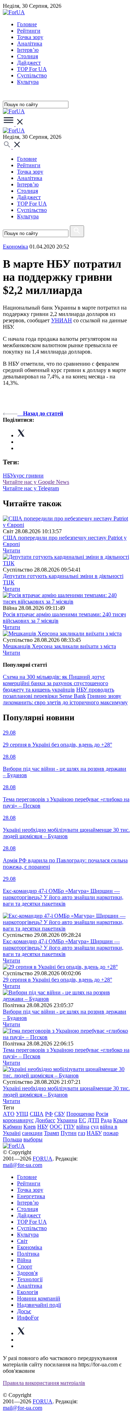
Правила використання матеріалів (44, 1383)
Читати (11, 550)
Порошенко (80, 1114)
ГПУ (69, 1127)
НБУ (8, 476)
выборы (33, 1139)
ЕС (82, 1120)
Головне (27, 24)
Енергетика (31, 1196)
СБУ (59, 1114)
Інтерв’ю (28, 50)
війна (82, 1127)
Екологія (27, 1292)
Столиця (27, 56)
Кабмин (12, 1127)
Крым (120, 1120)
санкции (32, 1133)
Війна (24, 1260)
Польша (12, 1139)
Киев (29, 1127)
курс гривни (28, 476)
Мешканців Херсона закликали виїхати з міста (59, 646)
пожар (110, 1133)
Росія (102, 1114)
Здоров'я (27, 1273)
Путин (69, 1133)
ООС (56, 1127)
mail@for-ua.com (22, 1165)
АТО (9, 1114)
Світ (22, 1241)
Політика (28, 1254)
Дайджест (29, 63)
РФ (49, 1114)
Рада (106, 1120)
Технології (30, 1279)
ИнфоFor (28, 1318)
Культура (28, 82)
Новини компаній (38, 1298)
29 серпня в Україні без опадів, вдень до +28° (57, 980)
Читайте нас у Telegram (31, 488)
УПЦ (22, 1114)
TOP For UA (32, 69)
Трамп (51, 1133)
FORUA (42, 1159)
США (37, 1114)
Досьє (24, 1311)
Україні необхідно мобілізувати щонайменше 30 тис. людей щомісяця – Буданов (66, 1091)
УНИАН (61, 320)
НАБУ (94, 1133)
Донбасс (45, 1120)
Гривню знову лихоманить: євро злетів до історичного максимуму (65, 699)
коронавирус (18, 1120)
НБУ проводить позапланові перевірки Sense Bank (58, 693)
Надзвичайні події (39, 1305)
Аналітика (29, 43)
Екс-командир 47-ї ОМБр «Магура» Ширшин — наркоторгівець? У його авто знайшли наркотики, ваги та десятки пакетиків (63, 947)
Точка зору (30, 37)
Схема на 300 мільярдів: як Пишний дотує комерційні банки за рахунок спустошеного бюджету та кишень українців (55, 683)
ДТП (93, 1120)
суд (95, 1127)
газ (81, 1133)
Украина (67, 1120)
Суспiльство (32, 75)
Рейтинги (28, 31)
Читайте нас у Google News (36, 482)
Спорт (24, 1266)
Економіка (15, 247)
